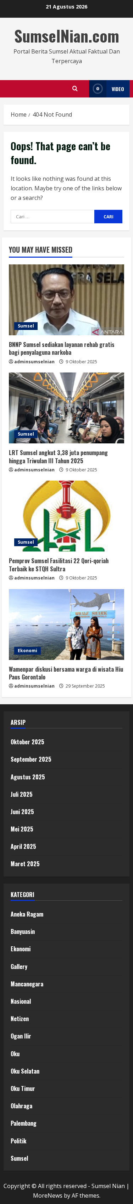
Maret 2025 (25, 863)
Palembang (24, 1123)
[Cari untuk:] (52, 216)
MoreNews (47, 1195)
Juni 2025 (22, 811)
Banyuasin (23, 931)
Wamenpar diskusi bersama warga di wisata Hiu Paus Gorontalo (66, 673)
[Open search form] (75, 88)
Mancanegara (27, 984)
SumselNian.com (66, 35)
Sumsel (26, 326)
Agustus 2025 (28, 777)
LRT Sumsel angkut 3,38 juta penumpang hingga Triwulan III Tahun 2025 (58, 456)
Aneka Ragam (27, 914)
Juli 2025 (22, 794)
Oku (15, 1053)
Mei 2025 (22, 829)
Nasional (21, 1001)
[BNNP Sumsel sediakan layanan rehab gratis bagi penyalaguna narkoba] (66, 299)
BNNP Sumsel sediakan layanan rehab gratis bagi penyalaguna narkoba (62, 348)
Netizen (20, 1018)
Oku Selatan (25, 1071)
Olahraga (21, 1106)
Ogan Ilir (21, 1036)
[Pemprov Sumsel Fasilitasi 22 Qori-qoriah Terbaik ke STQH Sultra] (66, 516)
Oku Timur (23, 1088)
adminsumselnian (34, 362)
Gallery (19, 966)
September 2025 (31, 759)
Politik (18, 1141)
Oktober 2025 (27, 742)
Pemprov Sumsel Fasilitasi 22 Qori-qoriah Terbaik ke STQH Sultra (59, 564)
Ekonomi (27, 651)
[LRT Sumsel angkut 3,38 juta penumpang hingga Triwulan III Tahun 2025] (66, 408)
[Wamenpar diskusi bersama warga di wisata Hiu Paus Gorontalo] (66, 624)
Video (118, 89)
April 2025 (23, 846)
